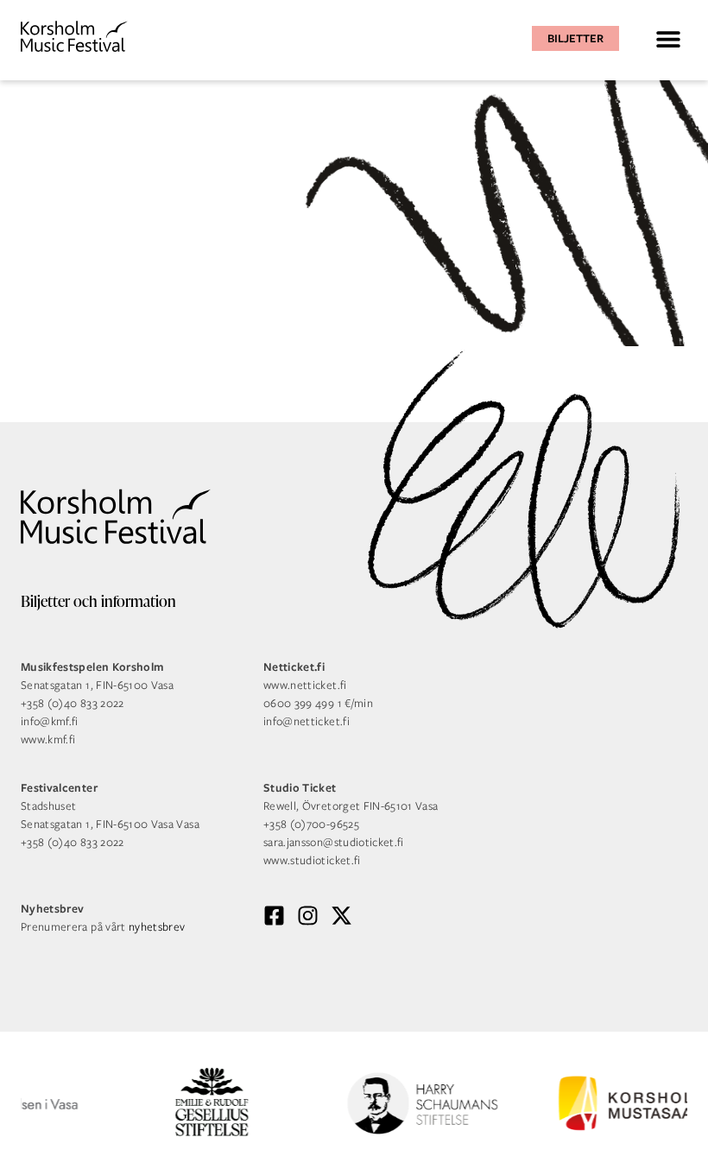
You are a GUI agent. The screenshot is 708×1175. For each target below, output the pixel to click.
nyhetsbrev (157, 927)
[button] (667, 38)
